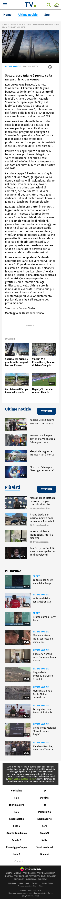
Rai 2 (16, 812)
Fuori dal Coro (16, 804)
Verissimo (16, 790)
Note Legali (24, 883)
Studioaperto (44, 819)
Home (7, 15)
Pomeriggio (44, 812)
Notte (44, 840)
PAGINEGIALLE (29, 873)
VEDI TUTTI (46, 411)
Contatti (18, 861)
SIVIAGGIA (51, 876)
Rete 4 (16, 826)
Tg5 (44, 804)
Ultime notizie (28, 15)
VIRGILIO (18, 873)
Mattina (44, 797)
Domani (44, 854)
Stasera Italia (16, 819)
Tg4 (44, 790)
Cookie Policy (47, 883)
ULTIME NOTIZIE (16, 24)
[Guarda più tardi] (50, 67)
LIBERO (9, 873)
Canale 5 (16, 840)
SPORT (36, 576)
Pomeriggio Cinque (16, 847)
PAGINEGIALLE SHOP (46, 873)
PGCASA (9, 876)
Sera (44, 826)
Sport (48, 15)
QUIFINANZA (19, 879)
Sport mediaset (44, 847)
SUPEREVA (42, 879)
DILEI (43, 876)
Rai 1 (16, 797)
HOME (4, 24)
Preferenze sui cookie (27, 886)
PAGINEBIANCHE (21, 876)
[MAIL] (56, 4)
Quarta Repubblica (16, 833)
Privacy (35, 883)
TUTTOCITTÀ (34, 876)
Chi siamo (12, 883)
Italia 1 (16, 854)
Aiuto (41, 886)
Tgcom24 (44, 833)
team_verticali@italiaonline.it (22, 779)
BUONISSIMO (31, 879)
